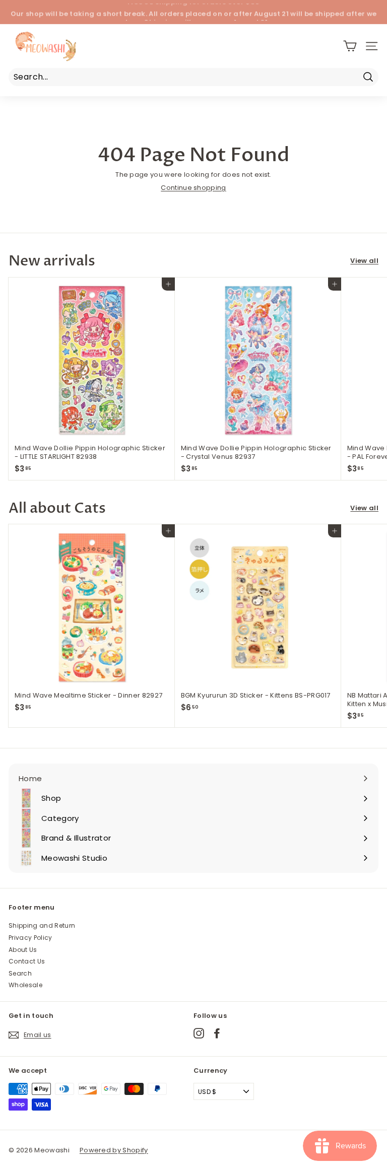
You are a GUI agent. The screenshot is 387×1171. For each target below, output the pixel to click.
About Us (23, 949)
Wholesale (25, 985)
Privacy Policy (30, 937)
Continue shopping (193, 187)
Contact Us (27, 961)
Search (20, 973)
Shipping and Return (42, 925)
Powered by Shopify (114, 1150)
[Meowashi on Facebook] (217, 1033)
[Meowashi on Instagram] (199, 1033)
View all (364, 261)
